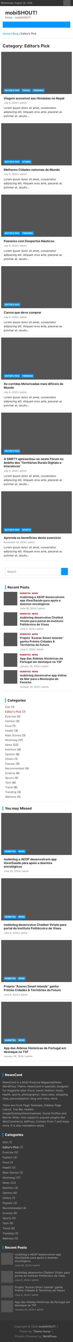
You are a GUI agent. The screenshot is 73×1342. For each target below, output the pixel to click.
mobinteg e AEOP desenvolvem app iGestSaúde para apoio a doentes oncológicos (42, 600)
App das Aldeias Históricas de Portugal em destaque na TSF (41, 660)
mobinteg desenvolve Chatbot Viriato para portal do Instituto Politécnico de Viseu (41, 621)
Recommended (14, 768)
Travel (26, 90)
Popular (10, 763)
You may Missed (18, 808)
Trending (38, 90)
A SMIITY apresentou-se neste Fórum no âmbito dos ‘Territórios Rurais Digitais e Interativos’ (33, 462)
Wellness (10, 796)
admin (23, 102)
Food (8, 726)
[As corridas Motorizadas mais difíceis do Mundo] (36, 358)
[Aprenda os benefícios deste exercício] (36, 512)
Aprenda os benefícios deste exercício (32, 538)
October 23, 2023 (30, 686)
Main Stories (13, 735)
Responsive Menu (66, 3)
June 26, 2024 (28, 608)
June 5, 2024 (27, 628)
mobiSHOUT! (21, 13)
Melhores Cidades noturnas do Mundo (32, 169)
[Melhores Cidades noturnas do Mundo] (36, 144)
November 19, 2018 (15, 542)
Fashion (10, 721)
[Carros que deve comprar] (36, 287)
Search (64, 571)
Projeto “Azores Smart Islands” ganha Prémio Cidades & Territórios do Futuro (41, 641)
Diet (7, 707)
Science (10, 773)
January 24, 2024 (30, 666)
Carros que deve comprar (22, 312)
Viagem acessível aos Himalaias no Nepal (34, 98)
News (35, 593)
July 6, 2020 (11, 102)
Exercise (10, 716)
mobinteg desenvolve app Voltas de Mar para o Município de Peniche (43, 679)
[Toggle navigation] (9, 25)
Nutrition (10, 749)
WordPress (50, 1336)
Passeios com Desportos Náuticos (29, 241)
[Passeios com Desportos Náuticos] (36, 216)
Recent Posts (18, 587)
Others (26, 161)
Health (9, 730)
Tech (8, 782)
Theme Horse (41, 1331)
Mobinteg (25, 593)
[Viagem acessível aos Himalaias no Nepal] (36, 73)
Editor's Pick (12, 90)
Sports (26, 530)
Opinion (10, 754)
